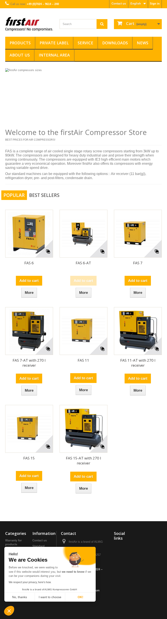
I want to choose (50, 597)
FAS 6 (29, 262)
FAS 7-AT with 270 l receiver (29, 363)
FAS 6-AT (83, 262)
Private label (54, 42)
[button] (9, 611)
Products (20, 42)
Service (85, 42)
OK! (80, 597)
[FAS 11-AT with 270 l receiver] (138, 331)
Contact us (119, 3)
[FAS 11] (83, 331)
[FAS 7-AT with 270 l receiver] (29, 331)
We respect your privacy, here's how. (30, 582)
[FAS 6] (29, 233)
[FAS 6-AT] (83, 233)
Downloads (115, 42)
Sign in (155, 3)
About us (20, 55)
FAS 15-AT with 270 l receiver (83, 461)
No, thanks (19, 597)
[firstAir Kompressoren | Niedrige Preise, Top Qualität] (29, 24)
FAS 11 (83, 360)
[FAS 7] (138, 233)
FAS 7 (137, 262)
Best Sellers (44, 195)
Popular (14, 195)
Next (154, 117)
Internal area (54, 55)
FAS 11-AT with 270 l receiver (137, 363)
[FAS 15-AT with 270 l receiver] (83, 429)
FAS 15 (29, 458)
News (142, 42)
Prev (143, 117)
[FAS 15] (29, 429)
